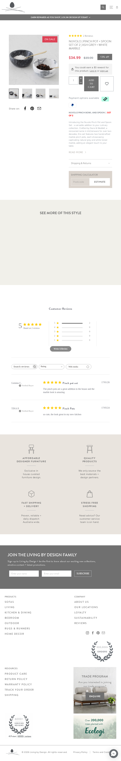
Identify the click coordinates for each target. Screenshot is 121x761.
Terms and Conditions (104, 752)
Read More (76, 152)
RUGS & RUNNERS (17, 628)
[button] (60, 17)
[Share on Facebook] (25, 108)
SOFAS (9, 602)
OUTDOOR (12, 623)
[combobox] (51, 366)
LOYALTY (80, 612)
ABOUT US (81, 602)
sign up (104, 71)
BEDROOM (12, 618)
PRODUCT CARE (16, 674)
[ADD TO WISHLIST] (106, 83)
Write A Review (61, 349)
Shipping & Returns (81, 163)
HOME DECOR (14, 634)
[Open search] (103, 7)
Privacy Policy (80, 752)
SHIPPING (12, 695)
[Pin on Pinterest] (32, 108)
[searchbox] (22, 366)
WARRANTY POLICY (18, 684)
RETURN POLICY (16, 679)
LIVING (10, 607)
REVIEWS (80, 623)
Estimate (99, 181)
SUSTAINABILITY (85, 618)
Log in (93, 71)
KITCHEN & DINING (18, 612)
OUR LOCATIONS (86, 607)
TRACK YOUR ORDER (19, 689)
